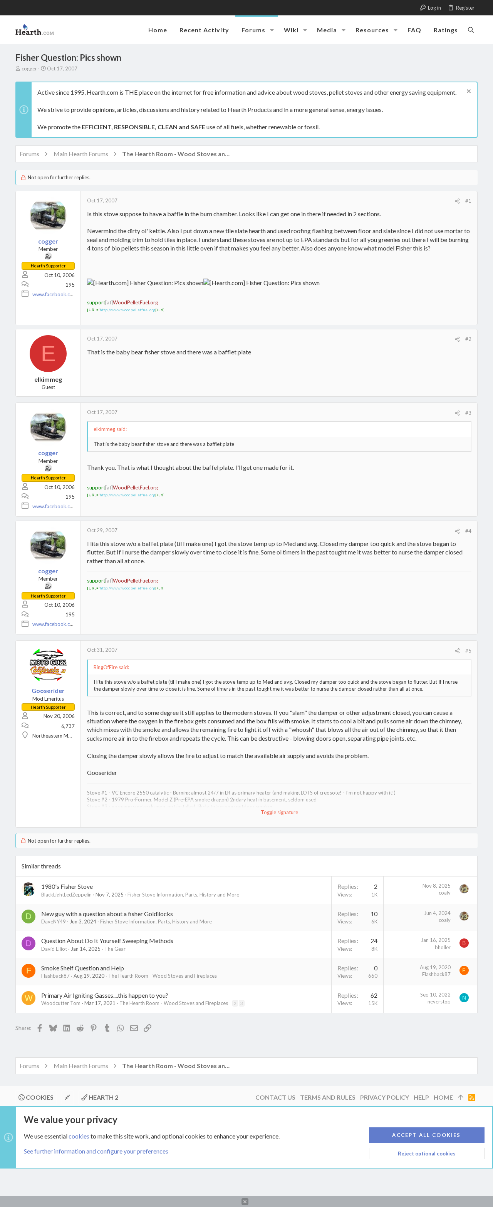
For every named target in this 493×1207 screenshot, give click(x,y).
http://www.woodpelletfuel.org (127, 309)
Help (421, 1097)
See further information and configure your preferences (96, 1151)
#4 (468, 531)
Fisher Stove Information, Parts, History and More (183, 894)
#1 (468, 201)
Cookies (39, 1097)
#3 (468, 413)
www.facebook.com (54, 294)
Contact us (275, 1097)
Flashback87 (55, 976)
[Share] (457, 201)
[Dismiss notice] (467, 92)
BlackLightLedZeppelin (66, 894)
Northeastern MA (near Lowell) (66, 736)
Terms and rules (327, 1097)
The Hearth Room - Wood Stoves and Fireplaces (162, 976)
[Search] (471, 29)
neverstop (439, 1001)
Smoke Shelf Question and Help (82, 968)
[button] (272, 30)
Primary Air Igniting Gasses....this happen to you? (104, 995)
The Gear (115, 949)
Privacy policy (384, 1097)
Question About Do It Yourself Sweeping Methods (107, 940)
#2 (468, 339)
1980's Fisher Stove (67, 886)
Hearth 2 (102, 1097)
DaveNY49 (53, 921)
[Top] (460, 1097)
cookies (79, 1136)
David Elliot (54, 949)
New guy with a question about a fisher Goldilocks (107, 913)
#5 (468, 651)
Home (443, 1097)
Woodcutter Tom (60, 1003)
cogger (29, 68)
